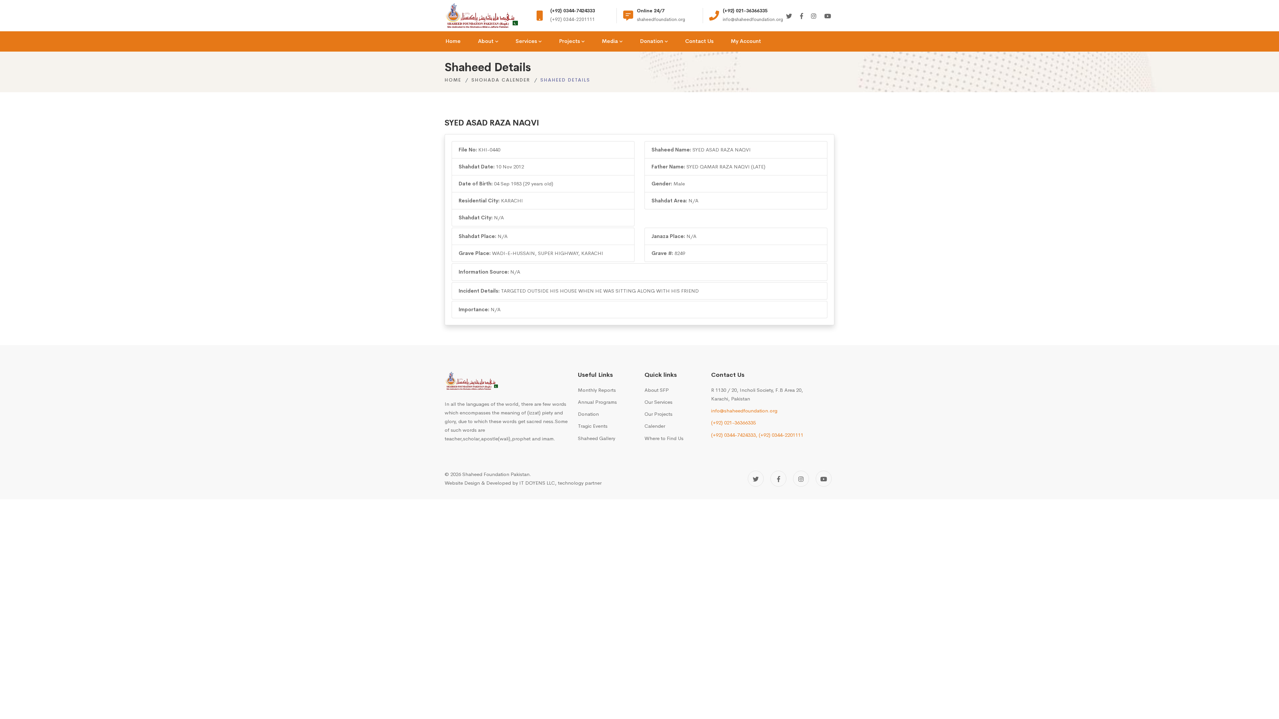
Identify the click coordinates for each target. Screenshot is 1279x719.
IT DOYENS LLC (537, 483)
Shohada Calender (500, 80)
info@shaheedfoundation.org (744, 410)
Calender (654, 426)
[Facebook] (801, 16)
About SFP (656, 390)
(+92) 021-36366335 (733, 422)
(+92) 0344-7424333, (734, 435)
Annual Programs (597, 402)
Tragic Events (593, 426)
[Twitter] (789, 16)
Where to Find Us (663, 438)
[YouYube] (827, 16)
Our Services (658, 402)
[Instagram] (814, 16)
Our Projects (658, 414)
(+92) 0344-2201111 (781, 435)
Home (453, 80)
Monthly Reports (597, 390)
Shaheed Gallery (596, 438)
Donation (588, 414)
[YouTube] (824, 479)
